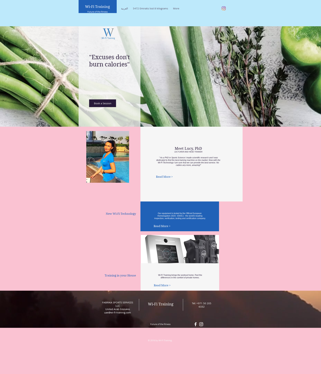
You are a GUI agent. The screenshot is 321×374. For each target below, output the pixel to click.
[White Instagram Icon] (201, 324)
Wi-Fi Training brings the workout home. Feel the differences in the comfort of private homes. (180, 276)
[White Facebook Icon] (195, 324)
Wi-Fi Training (97, 7)
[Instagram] (224, 8)
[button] (121, 213)
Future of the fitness (97, 11)
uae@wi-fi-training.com (117, 312)
